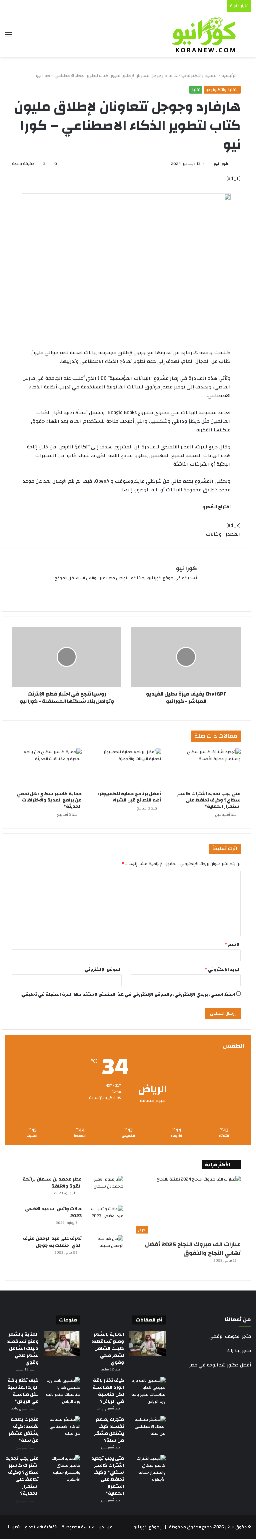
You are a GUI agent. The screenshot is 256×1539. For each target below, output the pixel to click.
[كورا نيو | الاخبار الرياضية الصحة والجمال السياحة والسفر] (204, 34)
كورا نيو (221, 163)
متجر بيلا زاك (239, 1350)
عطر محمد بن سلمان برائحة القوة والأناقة (52, 1183)
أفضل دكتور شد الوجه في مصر (220, 1365)
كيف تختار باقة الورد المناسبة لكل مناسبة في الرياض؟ (108, 1391)
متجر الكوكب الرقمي (230, 1336)
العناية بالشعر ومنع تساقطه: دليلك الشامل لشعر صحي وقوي (108, 1348)
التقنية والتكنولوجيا (199, 76)
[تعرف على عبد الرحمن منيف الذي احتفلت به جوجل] (105, 1247)
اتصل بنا (13, 1527)
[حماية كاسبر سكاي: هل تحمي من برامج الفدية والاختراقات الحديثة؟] (47, 768)
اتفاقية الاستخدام (41, 1527)
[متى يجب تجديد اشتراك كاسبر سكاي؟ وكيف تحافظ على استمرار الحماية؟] (206, 768)
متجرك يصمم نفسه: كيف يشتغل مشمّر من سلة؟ (109, 1430)
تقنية (195, 89)
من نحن (106, 1527)
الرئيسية (229, 76)
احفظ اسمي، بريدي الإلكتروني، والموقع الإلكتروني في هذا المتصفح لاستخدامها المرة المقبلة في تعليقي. (127, 994)
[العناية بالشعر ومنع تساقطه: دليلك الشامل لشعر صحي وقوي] (147, 1343)
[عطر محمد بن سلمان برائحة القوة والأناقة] (105, 1188)
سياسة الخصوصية (78, 1527)
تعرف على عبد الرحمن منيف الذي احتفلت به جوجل (52, 1242)
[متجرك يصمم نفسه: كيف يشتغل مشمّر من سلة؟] (147, 1428)
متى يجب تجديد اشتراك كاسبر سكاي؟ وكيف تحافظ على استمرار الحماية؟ (209, 800)
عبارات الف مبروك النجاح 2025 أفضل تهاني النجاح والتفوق (193, 1248)
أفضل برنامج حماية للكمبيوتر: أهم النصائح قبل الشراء (129, 796)
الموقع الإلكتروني (103, 969)
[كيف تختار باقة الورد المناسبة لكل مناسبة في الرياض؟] (147, 1391)
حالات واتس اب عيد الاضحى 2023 (53, 1212)
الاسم (233, 944)
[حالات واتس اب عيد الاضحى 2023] (105, 1218)
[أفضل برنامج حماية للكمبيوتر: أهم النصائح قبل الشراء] (126, 768)
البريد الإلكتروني (223, 969)
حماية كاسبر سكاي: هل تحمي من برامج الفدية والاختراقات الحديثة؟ (49, 800)
